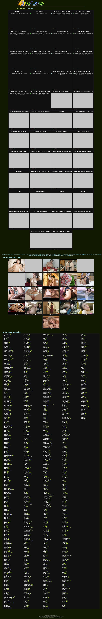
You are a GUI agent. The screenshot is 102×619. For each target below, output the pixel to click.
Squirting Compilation (66, 527)
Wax (82, 385)
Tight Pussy (64, 593)
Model (44, 525)
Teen (63, 573)
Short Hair (64, 471)
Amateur (6, 347)
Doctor (25, 377)
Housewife (45, 347)
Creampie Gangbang (8, 597)
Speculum (64, 517)
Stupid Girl (64, 550)
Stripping (63, 543)
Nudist (44, 558)
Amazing (6, 360)
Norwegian (45, 555)
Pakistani (44, 593)
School (63, 446)
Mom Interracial (46, 531)
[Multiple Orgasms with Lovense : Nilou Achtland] (19, 100)
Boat (5, 490)
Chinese (6, 548)
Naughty (44, 550)
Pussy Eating (64, 393)
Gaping (25, 515)
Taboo (63, 564)
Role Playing (64, 423)
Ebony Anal (26, 406)
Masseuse (45, 490)
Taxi (62, 569)
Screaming (64, 448)
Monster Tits (45, 536)
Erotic (25, 417)
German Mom (26, 535)
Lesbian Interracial (46, 444)
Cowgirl (5, 592)
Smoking (63, 494)
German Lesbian (27, 531)
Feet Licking (26, 455)
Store (63, 533)
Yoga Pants (83, 418)
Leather (44, 429)
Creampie (6, 594)
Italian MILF (45, 377)
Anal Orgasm (6, 377)
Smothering (64, 497)
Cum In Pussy (26, 341)
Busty (5, 513)
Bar (5, 440)
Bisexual (6, 473)
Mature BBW (45, 502)
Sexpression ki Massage (61, 131)
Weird (82, 389)
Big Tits (5, 468)
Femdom (25, 458)
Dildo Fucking (26, 368)
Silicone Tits (64, 477)
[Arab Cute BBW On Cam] (19, 80)
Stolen (63, 531)
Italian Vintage (45, 380)
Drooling (25, 396)
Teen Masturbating (65, 580)
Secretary (64, 450)
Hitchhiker (25, 600)
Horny (44, 339)
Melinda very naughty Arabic (40, 211)
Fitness (25, 477)
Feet (24, 454)
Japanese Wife (45, 401)
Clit (5, 563)
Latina (44, 425)
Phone (63, 341)
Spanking (64, 515)
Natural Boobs (45, 546)
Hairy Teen (26, 580)
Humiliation (45, 351)
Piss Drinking (64, 350)
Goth (24, 559)
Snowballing (64, 500)
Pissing (63, 352)
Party (44, 601)
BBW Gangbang (7, 425)
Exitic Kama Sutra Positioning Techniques (40, 171)
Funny (25, 506)
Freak (25, 492)
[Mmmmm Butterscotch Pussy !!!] (83, 140)
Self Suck (64, 456)
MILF (44, 476)
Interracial (45, 368)
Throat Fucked (64, 588)
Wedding (83, 388)
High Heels (26, 596)
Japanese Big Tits (46, 388)
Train (82, 338)
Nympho (44, 563)
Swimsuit (63, 560)
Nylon (44, 561)
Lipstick (44, 462)
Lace (44, 418)
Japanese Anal (45, 387)
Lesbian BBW (45, 435)
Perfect (44, 606)
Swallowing (64, 554)
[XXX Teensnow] (31, 3)
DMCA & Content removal (53, 617)
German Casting (27, 526)
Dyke (25, 402)
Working (82, 412)
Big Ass (5, 459)
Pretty (63, 373)
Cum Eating (26, 335)
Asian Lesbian (7, 402)
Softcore (63, 506)
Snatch (63, 498)
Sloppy (63, 490)
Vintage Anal (83, 372)
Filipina (25, 464)
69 (4, 339)
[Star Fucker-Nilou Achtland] (61, 40)
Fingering (25, 468)
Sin (62, 480)
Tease (63, 572)
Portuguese (64, 369)
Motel (44, 538)
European (25, 421)
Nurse (44, 559)
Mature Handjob (46, 505)
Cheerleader (6, 547)
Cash (5, 535)
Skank (63, 483)
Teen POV (64, 581)
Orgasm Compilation (47, 581)
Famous (25, 443)
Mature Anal (45, 501)
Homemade (45, 334)
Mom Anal (45, 527)
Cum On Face (26, 346)
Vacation (82, 364)
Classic (5, 558)
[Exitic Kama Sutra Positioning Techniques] (40, 180)
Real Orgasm (64, 409)
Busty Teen (6, 518)
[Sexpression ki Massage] (61, 140)
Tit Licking (64, 601)
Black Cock (6, 480)
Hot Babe (44, 342)
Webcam (83, 387)
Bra (5, 502)
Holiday (25, 604)
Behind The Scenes (8, 455)
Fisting (25, 476)
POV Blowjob (45, 592)
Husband (44, 354)
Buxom (5, 523)
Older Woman (45, 573)
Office (44, 565)
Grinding (25, 564)
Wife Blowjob (83, 398)
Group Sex (26, 567)
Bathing (5, 446)
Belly (5, 456)
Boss (5, 500)
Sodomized (64, 505)
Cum (5, 604)
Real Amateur (64, 408)
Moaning (44, 523)
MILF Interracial (46, 480)
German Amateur (27, 521)
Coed (5, 573)
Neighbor (44, 551)
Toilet (63, 606)
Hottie (44, 346)
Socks (63, 504)
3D (4, 335)
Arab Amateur (7, 389)
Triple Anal (83, 346)
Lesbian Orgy (45, 451)
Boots (5, 497)
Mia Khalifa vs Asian (19, 11)
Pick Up (63, 343)
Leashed (44, 427)
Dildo (25, 367)
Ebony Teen (26, 412)
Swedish (63, 556)
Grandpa (25, 561)
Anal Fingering (7, 372)
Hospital (44, 341)
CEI (5, 526)
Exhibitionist (26, 426)
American (6, 362)
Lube (44, 472)
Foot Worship (26, 485)
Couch (5, 588)
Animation (6, 384)
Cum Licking (26, 343)
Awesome (6, 421)
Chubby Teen (6, 555)
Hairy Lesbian (26, 576)
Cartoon (5, 534)
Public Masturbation (65, 384)
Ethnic (25, 419)
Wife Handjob (83, 401)
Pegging (44, 605)
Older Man (45, 572)
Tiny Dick (63, 597)
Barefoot (6, 443)
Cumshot (25, 352)
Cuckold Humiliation (8, 602)
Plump (63, 360)
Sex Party (64, 460)
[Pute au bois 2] (61, 200)
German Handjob (27, 529)
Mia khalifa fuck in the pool (40, 131)
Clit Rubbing (6, 564)
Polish (63, 364)
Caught (5, 539)
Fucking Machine (27, 504)
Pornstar (63, 368)
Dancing (25, 362)
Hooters (44, 338)
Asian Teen (6, 406)
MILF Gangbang (46, 479)
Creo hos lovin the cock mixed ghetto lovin (40, 51)
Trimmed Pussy (84, 344)
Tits (62, 604)
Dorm (25, 385)
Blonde (5, 485)
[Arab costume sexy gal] (40, 80)
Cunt (24, 355)
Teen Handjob (64, 579)
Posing (63, 371)
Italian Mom (45, 379)
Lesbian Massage (46, 447)
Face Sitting (26, 438)
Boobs (5, 496)
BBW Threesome (7, 427)
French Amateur (27, 496)
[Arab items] (83, 200)
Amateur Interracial (8, 352)
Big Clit (5, 462)
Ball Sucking (6, 438)
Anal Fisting (6, 373)
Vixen (82, 376)
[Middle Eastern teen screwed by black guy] (19, 160)
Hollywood (26, 605)
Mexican (44, 513)
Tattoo (63, 568)
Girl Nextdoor (26, 544)
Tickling (63, 589)
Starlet (63, 529)
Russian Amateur (65, 434)
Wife (82, 396)
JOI (43, 383)
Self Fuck (63, 455)
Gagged (25, 510)
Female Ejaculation (27, 456)
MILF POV (45, 481)
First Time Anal (26, 472)
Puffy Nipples (64, 387)
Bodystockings (7, 493)
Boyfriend (6, 501)
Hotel (44, 344)
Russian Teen (64, 438)
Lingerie (44, 460)
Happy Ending (26, 586)
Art (4, 392)
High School (26, 597)
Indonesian (45, 362)
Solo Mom (64, 510)
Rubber (63, 431)
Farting (25, 447)
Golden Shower (26, 555)
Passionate (45, 602)
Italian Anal (45, 376)
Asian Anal (6, 396)
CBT (5, 525)
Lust (43, 475)
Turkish (82, 348)
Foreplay (25, 488)
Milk (43, 515)
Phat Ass (63, 339)
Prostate (63, 380)
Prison (63, 376)
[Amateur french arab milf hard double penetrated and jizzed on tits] (61, 20)
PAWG (44, 588)
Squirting (63, 526)
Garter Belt (26, 518)
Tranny (82, 341)
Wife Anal (83, 397)
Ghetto (25, 542)
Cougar (5, 589)
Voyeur (82, 379)
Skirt (63, 485)
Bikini (5, 471)
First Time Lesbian (27, 473)
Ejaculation (26, 413)
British (5, 506)
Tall (62, 565)
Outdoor (44, 585)
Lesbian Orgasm (46, 450)
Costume (6, 586)
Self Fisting (64, 454)
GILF (24, 509)
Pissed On (64, 351)
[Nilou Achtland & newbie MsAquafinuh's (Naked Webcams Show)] (19, 60)
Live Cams (45, 463)
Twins (82, 351)
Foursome (25, 490)
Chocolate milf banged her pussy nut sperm (19, 211)
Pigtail (63, 348)
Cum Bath (6, 605)
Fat (24, 448)
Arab (5, 388)
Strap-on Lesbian (65, 539)
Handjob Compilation (28, 585)
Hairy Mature (26, 577)
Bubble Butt (6, 509)
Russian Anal (64, 435)
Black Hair (6, 483)
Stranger (63, 535)
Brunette (6, 508)
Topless (82, 335)
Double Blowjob (27, 388)
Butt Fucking (6, 521)
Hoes (25, 601)
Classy (5, 560)
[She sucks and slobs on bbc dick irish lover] (40, 160)
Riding (63, 421)
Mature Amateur (46, 500)
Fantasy (25, 444)
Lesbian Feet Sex (46, 442)
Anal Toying (6, 381)
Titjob (63, 602)
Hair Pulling (26, 573)
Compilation (6, 579)
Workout (82, 413)
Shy (62, 476)
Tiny (63, 596)
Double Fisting (26, 389)
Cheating (6, 544)
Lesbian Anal (45, 433)
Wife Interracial (84, 404)
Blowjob (5, 488)
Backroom (6, 433)
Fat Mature (26, 451)
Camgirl (5, 530)
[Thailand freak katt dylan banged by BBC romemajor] (83, 60)
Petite (63, 338)
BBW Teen (6, 426)
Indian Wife (45, 360)
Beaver (5, 451)
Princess (63, 375)
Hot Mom (44, 343)
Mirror (44, 518)
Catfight (5, 538)
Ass (5, 408)
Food (25, 483)
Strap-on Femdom (65, 538)
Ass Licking (6, 410)
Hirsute (25, 598)
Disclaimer (42, 617)
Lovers (44, 471)
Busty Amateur (7, 514)
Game (25, 513)
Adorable (6, 342)
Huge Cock (45, 350)
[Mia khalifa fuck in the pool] (40, 140)
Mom (44, 526)
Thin (63, 584)
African (5, 344)
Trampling (83, 339)
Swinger (63, 561)
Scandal (63, 444)
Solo (63, 508)
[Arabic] (19, 200)
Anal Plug (6, 379)
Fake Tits (25, 442)
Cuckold (5, 601)
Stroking (63, 544)
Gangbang (26, 514)
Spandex (63, 513)
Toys (82, 337)
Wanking (83, 381)
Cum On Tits (26, 348)
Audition (5, 418)
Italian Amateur (45, 375)
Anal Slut (6, 380)
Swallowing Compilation (66, 555)
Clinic (5, 561)
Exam (25, 425)
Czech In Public (26, 360)
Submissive (64, 551)
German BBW (26, 523)
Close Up (6, 565)
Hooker (44, 337)
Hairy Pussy (26, 579)
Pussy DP (64, 392)
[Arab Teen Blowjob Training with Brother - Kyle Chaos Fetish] (19, 40)
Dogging (25, 379)
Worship (82, 414)
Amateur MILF (7, 355)
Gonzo (25, 556)
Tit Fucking (64, 600)
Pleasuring (64, 356)
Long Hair (45, 467)
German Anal (26, 522)
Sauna (63, 443)
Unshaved (83, 362)
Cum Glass (26, 337)
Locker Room (45, 465)
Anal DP (5, 369)
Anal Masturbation (7, 376)
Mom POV (45, 533)
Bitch (5, 475)
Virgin (82, 373)
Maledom (44, 485)
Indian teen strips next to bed (61, 51)
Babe (5, 430)
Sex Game (64, 459)
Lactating (44, 419)
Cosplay (5, 585)
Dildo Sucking (26, 369)
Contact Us (60, 617)
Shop (63, 469)
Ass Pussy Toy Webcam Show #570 (19, 131)
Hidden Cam (26, 594)
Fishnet (25, 475)
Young (82, 419)
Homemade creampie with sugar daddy (83, 151)
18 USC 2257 (46, 617)
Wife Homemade (84, 402)
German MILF (26, 533)
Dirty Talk (25, 372)
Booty (5, 498)
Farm (25, 446)
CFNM (5, 527)
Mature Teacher (46, 508)
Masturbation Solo (46, 496)
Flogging (25, 481)
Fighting (25, 463)
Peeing (44, 604)
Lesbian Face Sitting (47, 440)
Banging (6, 439)
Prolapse (63, 379)
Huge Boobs (45, 348)
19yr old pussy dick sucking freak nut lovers (83, 91)
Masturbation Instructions (47, 494)
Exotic (25, 427)
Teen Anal (64, 575)
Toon (82, 334)
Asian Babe (6, 397)
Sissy (63, 481)
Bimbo (5, 472)
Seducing (64, 451)
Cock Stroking (7, 571)
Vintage (82, 371)
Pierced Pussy (64, 346)
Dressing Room (26, 394)
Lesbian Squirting (46, 456)
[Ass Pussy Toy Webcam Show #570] (19, 140)
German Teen (26, 539)
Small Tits (64, 493)
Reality (63, 410)
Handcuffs (25, 581)
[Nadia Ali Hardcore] (40, 20)
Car (5, 533)
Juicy (44, 409)
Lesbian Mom (45, 448)
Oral (43, 577)
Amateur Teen (7, 356)
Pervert (63, 337)
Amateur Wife (6, 359)
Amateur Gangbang (8, 351)
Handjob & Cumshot (27, 584)
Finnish (25, 469)
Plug (63, 358)
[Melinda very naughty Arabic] (40, 220)
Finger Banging (26, 467)
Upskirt (82, 363)
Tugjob (82, 347)
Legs (44, 430)
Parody (44, 600)
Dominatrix (26, 384)
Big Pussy (6, 467)
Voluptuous (83, 377)
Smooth (63, 496)
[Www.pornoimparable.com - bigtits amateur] (83, 180)
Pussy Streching (65, 401)
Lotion (44, 469)
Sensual (63, 458)
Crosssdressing (7, 598)
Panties (44, 596)
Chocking (6, 550)
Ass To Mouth (6, 413)
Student (63, 547)
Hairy (25, 575)
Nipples (44, 554)
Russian (63, 433)
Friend (25, 500)
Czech (25, 359)
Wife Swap (83, 405)
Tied (63, 590)
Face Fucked (26, 437)
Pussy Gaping (64, 394)
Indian (44, 359)
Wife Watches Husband (85, 408)
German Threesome (27, 540)
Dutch (25, 401)
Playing (63, 355)
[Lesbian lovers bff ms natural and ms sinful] (40, 120)
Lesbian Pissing (46, 452)
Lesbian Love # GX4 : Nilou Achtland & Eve (40, 231)
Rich (63, 419)
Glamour (25, 548)
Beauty (5, 450)
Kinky (44, 410)
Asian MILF (6, 404)
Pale (44, 594)
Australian (6, 419)
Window (82, 410)
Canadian (6, 531)
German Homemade (27, 530)
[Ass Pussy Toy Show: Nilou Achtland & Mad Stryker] (83, 120)
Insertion (44, 364)
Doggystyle (26, 380)
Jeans (44, 402)
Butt (5, 519)
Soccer (63, 502)
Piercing (63, 347)
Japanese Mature (46, 396)
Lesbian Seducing (46, 454)
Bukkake (6, 510)
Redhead (64, 412)
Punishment (64, 388)
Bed (5, 452)
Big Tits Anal (6, 469)
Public (63, 383)
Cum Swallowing (27, 350)
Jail (43, 384)
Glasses (25, 550)
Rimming (63, 422)
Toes (63, 605)
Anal (5, 363)
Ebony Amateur (26, 405)
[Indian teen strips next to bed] (61, 60)
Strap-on (63, 536)
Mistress (44, 522)
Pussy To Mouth (65, 402)
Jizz (43, 406)
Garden (25, 517)
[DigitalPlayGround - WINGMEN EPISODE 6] (61, 100)
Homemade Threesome (47, 335)
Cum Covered (7, 606)
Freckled (25, 493)
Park (44, 598)
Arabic (19, 191)
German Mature (26, 534)
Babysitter (6, 431)
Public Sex (64, 385)
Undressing (83, 359)
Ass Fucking (6, 409)
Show (63, 473)
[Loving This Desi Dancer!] (83, 40)
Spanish (63, 514)
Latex (44, 423)
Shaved (63, 467)
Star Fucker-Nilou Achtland (62, 31)
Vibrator (82, 369)
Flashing (25, 479)
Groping (25, 565)
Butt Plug (6, 522)
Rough (63, 427)
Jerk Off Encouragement (47, 404)
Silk (62, 479)
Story (63, 534)
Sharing (63, 465)
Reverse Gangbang (65, 418)
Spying (63, 525)
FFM (24, 435)
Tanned (63, 567)
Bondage (6, 494)
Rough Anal (64, 429)
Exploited (25, 430)
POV (44, 589)
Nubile (44, 556)
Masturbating (45, 493)
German (25, 519)
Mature (44, 497)
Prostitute (64, 381)
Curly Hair (25, 356)
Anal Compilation (7, 367)
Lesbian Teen (45, 458)
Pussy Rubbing (65, 400)
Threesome (64, 586)
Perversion (64, 335)
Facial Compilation (27, 440)
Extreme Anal (26, 434)
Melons (44, 509)
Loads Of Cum (45, 464)
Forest (25, 489)
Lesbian (44, 431)
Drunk (25, 397)
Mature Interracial (46, 506)
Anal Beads (6, 364)
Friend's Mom (26, 501)
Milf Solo (44, 514)
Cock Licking (6, 569)
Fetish (25, 462)
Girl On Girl (26, 546)
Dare (24, 364)
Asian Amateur (7, 394)
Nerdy (44, 552)
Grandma (25, 560)
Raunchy (63, 406)
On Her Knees (45, 576)
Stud (63, 546)
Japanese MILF (46, 393)
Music (44, 543)
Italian (44, 373)
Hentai (25, 592)
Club (5, 568)
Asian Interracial (7, 401)
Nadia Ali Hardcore (40, 11)
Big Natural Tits (7, 464)
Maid (44, 484)
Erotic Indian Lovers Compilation (83, 11)
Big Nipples (6, 465)
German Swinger (27, 538)
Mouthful (44, 540)
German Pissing (27, 536)
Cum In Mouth (26, 339)
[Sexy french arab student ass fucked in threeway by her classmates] (61, 240)
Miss (44, 519)
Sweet (63, 558)
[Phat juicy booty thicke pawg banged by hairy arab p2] (40, 100)
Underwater (83, 356)
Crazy (5, 593)
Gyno (25, 571)
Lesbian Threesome (46, 459)
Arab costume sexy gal (40, 71)
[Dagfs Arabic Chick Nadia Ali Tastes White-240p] (61, 220)
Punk (63, 389)
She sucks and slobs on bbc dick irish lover (40, 151)
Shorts (63, 472)
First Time (25, 471)
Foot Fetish (26, 484)
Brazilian (6, 504)
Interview (44, 371)
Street (63, 540)
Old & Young (45, 568)
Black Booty (6, 479)
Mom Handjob (45, 530)
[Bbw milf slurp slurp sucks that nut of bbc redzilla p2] (61, 160)
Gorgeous (25, 558)
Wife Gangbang (84, 400)
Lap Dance (45, 422)
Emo (24, 414)
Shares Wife (64, 464)
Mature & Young (46, 498)
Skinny (63, 484)
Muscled (44, 542)
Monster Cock (45, 535)
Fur (24, 508)
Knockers (44, 414)
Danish (25, 363)
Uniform (82, 360)
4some (5, 338)
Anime (5, 385)
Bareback (6, 442)
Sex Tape (64, 462)
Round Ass (64, 430)
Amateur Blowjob (7, 350)
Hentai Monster (26, 593)
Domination (26, 383)
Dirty (24, 371)
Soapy (63, 501)
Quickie (63, 405)
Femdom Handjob (27, 459)
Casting (5, 536)
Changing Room (7, 543)
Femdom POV (26, 460)
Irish (43, 372)
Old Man (44, 571)
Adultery (5, 343)
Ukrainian (83, 354)
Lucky (44, 473)
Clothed (5, 567)
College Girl (6, 575)
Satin (63, 442)
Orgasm (44, 580)
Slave (63, 488)
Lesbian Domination (46, 439)
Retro (63, 414)
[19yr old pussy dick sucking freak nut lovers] (83, 100)
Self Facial (64, 452)
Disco (25, 375)
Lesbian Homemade (47, 443)
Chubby (5, 551)
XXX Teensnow (21, 8)
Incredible (45, 358)
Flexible (25, 480)
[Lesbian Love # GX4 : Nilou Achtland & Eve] (40, 240)
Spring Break (64, 522)
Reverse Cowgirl (65, 417)
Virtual (82, 375)
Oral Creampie (45, 579)
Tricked (82, 343)
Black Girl (6, 481)
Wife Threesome (84, 406)
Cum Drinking (26, 334)
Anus (5, 387)
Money (44, 534)
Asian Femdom (7, 400)
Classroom (6, 559)
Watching (83, 383)
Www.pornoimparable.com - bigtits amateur (83, 171)
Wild (82, 409)
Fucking (25, 502)
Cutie (25, 358)
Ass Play (6, 412)
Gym (24, 568)
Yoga (82, 417)
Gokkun (25, 554)
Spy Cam (63, 523)
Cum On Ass (26, 344)
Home (25, 606)
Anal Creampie (7, 368)
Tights (63, 594)
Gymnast (25, 569)
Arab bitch (61, 111)
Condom (6, 580)
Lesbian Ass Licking (46, 434)
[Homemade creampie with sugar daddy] (83, 160)
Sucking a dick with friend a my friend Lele (61, 71)
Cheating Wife (7, 546)
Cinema (5, 556)
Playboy (63, 354)
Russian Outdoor (65, 437)
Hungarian (45, 352)
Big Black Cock (7, 460)
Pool (63, 367)
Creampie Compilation (8, 596)
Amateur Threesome (8, 358)
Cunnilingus (26, 354)
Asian (5, 393)
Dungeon (25, 400)
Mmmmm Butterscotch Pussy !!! (83, 131)
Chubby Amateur (7, 552)
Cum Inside (26, 342)
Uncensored (83, 355)
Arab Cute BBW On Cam (19, 71)
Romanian (64, 425)
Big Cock (6, 463)
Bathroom (6, 447)
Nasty (44, 544)
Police (63, 363)
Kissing (44, 412)
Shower (63, 475)
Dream (25, 392)
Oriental (44, 584)
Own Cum (45, 586)
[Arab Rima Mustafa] (40, 200)
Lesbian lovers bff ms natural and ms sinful (40, 111)
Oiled (44, 567)
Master (44, 492)
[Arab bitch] (61, 120)
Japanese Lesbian (46, 392)
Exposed (25, 431)
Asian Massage (7, 405)
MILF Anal (45, 477)
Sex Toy (63, 463)
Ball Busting (6, 435)
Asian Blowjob (7, 398)
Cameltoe (6, 529)
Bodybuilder (6, 492)
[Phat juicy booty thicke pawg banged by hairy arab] (61, 180)
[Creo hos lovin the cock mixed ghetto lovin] (40, 60)
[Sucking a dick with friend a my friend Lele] (61, 80)
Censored (6, 542)
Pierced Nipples (65, 344)
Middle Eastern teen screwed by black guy (19, 151)
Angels (5, 383)
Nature (44, 548)
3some (5, 337)
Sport (63, 521)
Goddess (25, 552)
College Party (7, 576)
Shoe (63, 468)
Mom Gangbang (46, 529)
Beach (5, 448)
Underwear (83, 358)
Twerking (83, 350)
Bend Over (6, 458)
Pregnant (63, 372)
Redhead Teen (65, 413)
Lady (44, 421)
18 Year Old (6, 334)
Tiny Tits (63, 598)
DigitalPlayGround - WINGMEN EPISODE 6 (61, 91)
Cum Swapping (26, 351)
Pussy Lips (64, 397)
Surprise (63, 552)
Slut (62, 492)
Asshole (5, 417)
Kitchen (44, 413)
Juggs (44, 408)
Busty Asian (6, 515)
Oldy (44, 575)
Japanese (45, 385)
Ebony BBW (26, 408)
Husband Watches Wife (47, 355)
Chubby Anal (6, 554)
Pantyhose (45, 597)
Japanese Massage (46, 394)
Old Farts (44, 569)
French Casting (26, 498)
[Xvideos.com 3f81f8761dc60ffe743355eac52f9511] (19, 180)
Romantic (64, 426)
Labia (44, 417)
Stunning (63, 548)
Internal (44, 367)
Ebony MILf (26, 410)
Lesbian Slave (45, 455)
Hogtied (25, 602)
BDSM (5, 429)
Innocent (44, 363)
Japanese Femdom (46, 389)
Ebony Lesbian (26, 409)
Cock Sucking (7, 572)
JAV (43, 381)
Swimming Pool (65, 559)
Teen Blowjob (64, 576)
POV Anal (44, 590)
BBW (5, 422)
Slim (63, 489)
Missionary (45, 521)
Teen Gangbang (65, 577)
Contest (5, 581)
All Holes (6, 346)
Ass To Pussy (6, 414)
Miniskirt (44, 517)
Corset (5, 584)
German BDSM (26, 525)
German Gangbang (27, 527)
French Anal (26, 497)
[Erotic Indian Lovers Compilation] (83, 20)
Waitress (82, 380)
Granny (25, 563)
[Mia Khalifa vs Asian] (19, 20)
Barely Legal (6, 444)
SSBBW (63, 439)
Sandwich (64, 440)
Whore (82, 394)
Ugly (82, 352)
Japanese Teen (46, 400)
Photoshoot (64, 342)
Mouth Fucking (45, 539)
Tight (63, 592)
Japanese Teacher (46, 398)
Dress (25, 393)
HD (24, 572)
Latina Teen (45, 426)
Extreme (25, 433)
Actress (5, 341)
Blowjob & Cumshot (8, 489)
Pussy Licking (64, 396)
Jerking (44, 405)
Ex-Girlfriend (26, 423)
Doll (24, 381)
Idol (43, 356)
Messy (44, 510)
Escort (25, 418)
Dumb (25, 398)
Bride (5, 505)
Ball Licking (6, 437)
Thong (63, 585)
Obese (44, 564)
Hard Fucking (26, 588)
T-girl (63, 563)
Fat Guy (25, 450)
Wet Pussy (83, 392)
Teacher (63, 571)
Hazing (25, 590)
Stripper (63, 542)
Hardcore (25, 589)
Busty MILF (6, 517)
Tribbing (82, 342)
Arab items (83, 191)
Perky (63, 334)
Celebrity (6, 540)
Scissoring (64, 447)
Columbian (6, 577)
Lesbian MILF (45, 446)
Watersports (83, 384)
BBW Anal (6, 423)
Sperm (63, 518)
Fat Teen (25, 452)
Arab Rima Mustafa (40, 191)
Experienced (26, 429)
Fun (24, 505)
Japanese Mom (46, 397)
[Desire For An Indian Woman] (40, 40)
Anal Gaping (6, 375)
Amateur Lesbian (7, 354)
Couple (5, 590)
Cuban (5, 600)
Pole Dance (64, 362)
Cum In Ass (26, 338)
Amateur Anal (6, 348)
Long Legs (45, 468)
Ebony (25, 404)
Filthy (25, 465)
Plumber (63, 359)
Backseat (6, 434)
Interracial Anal (45, 369)
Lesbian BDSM (46, 437)
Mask (44, 488)
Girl (24, 543)
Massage (44, 489)
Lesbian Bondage (46, 438)
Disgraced (25, 376)
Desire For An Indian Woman (40, 31)
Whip (82, 393)
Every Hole (26, 422)
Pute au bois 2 (62, 191)
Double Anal (26, 387)
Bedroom (6, 454)
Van (82, 367)
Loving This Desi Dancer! (83, 31)
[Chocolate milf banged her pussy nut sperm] (19, 220)
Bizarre (5, 476)
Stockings (64, 530)
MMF (44, 483)
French (25, 494)
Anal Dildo (6, 371)
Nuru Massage (45, 560)
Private (63, 377)
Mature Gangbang (46, 504)
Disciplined (26, 373)
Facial (25, 439)
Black (5, 477)
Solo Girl (63, 509)
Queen (63, 404)
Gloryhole (25, 551)
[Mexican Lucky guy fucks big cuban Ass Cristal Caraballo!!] (83, 80)
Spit (62, 519)
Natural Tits (45, 547)
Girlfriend (25, 547)
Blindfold (6, 484)
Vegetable (83, 368)
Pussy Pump (64, 398)
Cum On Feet (26, 347)
